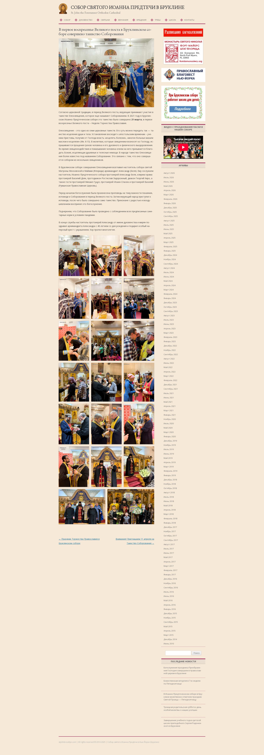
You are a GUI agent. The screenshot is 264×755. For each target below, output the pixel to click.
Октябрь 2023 (170, 307)
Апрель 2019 (170, 462)
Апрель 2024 (170, 285)
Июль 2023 (169, 319)
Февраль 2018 (170, 518)
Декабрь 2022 (170, 345)
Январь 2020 (170, 436)
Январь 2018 (170, 522)
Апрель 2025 (170, 237)
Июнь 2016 (169, 596)
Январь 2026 (170, 203)
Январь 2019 (170, 475)
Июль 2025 (169, 224)
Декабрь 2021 (170, 384)
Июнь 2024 (169, 276)
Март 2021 (169, 410)
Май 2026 (168, 186)
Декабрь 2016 (170, 578)
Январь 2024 (170, 298)
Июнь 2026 (169, 181)
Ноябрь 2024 (170, 259)
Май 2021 (168, 401)
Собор (67, 20)
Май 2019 (168, 458)
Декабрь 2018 (170, 479)
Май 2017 (168, 557)
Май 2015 (168, 626)
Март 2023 (169, 332)
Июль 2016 (169, 591)
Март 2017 (169, 566)
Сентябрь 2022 (171, 354)
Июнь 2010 (169, 643)
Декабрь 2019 (170, 440)
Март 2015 (169, 635)
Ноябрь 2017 (170, 531)
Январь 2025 (170, 250)
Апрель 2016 (170, 604)
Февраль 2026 (170, 199)
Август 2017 (169, 544)
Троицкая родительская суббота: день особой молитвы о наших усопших (182, 708)
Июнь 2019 (169, 453)
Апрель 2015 (170, 630)
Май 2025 (168, 233)
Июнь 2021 (169, 397)
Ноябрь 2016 (170, 583)
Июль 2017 (169, 548)
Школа (172, 20)
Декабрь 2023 (170, 302)
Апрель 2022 (170, 371)
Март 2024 (169, 289)
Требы (158, 20)
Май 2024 (168, 281)
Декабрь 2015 (170, 613)
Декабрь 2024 (170, 255)
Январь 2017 (170, 574)
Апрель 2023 (170, 328)
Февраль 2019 (170, 471)
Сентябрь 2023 (171, 311)
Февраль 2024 (170, 294)
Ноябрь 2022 (170, 350)
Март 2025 (169, 242)
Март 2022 (169, 376)
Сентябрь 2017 (171, 540)
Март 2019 (169, 466)
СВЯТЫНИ (105, 20)
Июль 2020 (169, 423)
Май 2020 (168, 427)
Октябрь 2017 (170, 535)
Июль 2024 (169, 272)
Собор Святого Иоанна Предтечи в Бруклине (127, 7)
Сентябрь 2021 (171, 388)
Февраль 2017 (170, 570)
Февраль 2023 (170, 337)
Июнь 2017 (169, 553)
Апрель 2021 (170, 406)
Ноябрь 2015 (170, 617)
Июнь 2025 (169, 229)
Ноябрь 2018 (170, 484)
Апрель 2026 (170, 190)
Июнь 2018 (169, 501)
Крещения (141, 20)
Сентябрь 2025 (171, 216)
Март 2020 (169, 432)
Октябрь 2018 (170, 488)
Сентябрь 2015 (171, 622)
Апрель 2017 (170, 561)
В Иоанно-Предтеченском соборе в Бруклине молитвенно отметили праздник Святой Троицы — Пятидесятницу (183, 697)
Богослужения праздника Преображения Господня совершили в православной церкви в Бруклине (182, 670)
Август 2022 (169, 358)
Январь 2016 (170, 609)
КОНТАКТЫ (189, 20)
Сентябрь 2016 (171, 587)
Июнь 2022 (169, 363)
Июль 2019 (169, 449)
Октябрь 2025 (170, 211)
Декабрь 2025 (170, 207)
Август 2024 (169, 268)
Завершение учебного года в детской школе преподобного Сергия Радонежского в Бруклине (183, 723)
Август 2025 (169, 220)
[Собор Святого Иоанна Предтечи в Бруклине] (63, 13)
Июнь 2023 (169, 324)
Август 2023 (169, 315)
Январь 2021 (170, 414)
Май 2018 (168, 505)
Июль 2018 (169, 497)
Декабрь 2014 (170, 639)
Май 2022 (168, 367)
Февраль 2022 (170, 380)
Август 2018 (169, 492)
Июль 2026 (169, 177)
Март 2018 (169, 514)
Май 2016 (168, 600)
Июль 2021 (169, 393)
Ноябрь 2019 (170, 445)
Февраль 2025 (170, 246)
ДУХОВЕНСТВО (85, 20)
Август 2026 (169, 173)
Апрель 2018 (170, 509)
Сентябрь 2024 (171, 263)
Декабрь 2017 (170, 527)
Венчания (123, 20)
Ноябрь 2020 (170, 419)
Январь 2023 (170, 341)
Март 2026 (169, 194)
